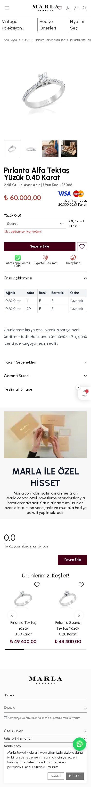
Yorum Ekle (72, 560)
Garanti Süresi (16, 375)
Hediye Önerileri (48, 25)
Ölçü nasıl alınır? (76, 223)
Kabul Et (75, 776)
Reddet (56, 776)
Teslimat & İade (18, 389)
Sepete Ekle (39, 246)
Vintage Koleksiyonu (13, 25)
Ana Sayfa (10, 40)
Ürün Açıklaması (18, 278)
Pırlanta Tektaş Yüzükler (50, 40)
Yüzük (25, 40)
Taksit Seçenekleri (20, 362)
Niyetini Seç (77, 25)
